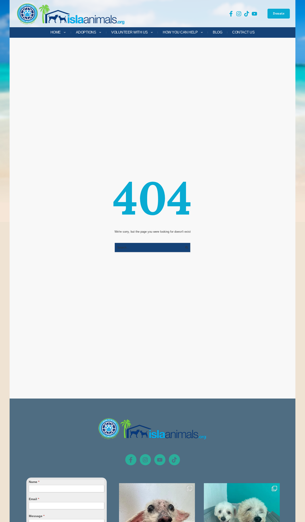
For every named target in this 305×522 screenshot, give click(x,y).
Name (34, 482)
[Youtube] (159, 459)
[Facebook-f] (130, 459)
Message (36, 516)
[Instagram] (145, 459)
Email (34, 499)
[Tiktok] (174, 459)
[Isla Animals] (71, 14)
